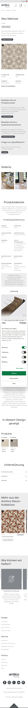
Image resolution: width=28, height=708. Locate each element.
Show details (19, 368)
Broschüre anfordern (8, 136)
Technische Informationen (8, 643)
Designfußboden (5, 624)
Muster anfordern (7, 39)
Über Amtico (4, 662)
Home (2, 10)
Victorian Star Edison (7, 536)
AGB (2, 668)
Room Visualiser (5, 627)
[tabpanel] (14, 472)
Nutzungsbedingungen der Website (14, 692)
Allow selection (14, 378)
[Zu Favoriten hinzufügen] (3, 45)
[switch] (24, 352)
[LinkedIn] (18, 682)
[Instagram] (9, 682)
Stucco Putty (13, 450)
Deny (14, 383)
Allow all (14, 373)
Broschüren (4, 640)
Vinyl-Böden (4, 621)
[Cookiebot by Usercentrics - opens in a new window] (19, 323)
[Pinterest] (23, 682)
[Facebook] (4, 682)
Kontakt (5, 152)
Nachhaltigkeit (5, 649)
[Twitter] (14, 682)
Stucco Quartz (4, 450)
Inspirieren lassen (6, 630)
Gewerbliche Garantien (7, 646)
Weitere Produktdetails (8, 86)
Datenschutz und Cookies (14, 688)
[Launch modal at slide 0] (11, 174)
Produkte (8, 10)
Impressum (4, 665)
